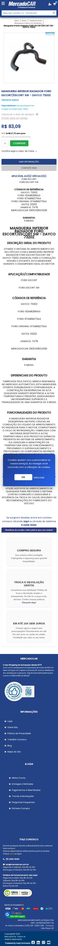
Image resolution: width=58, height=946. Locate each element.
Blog (9, 745)
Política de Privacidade (19, 733)
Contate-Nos (29, 167)
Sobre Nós (12, 727)
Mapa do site (14, 751)
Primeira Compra (21, 808)
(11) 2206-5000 (12, 859)
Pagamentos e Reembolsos (26, 790)
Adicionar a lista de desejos (17, 114)
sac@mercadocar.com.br (17, 864)
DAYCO (15, 100)
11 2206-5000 (28, 525)
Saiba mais (38, 477)
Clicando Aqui (29, 602)
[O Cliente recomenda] (29, 692)
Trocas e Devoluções (23, 796)
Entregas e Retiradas (22, 784)
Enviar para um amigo (14, 118)
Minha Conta (18, 777)
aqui (26, 521)
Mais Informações (29, 161)
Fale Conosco (29, 839)
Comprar (19, 143)
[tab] (29, 162)
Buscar (54, 12)
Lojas (9, 721)
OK (23, 477)
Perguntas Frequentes (23, 802)
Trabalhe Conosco (17, 739)
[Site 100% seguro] (14, 917)
